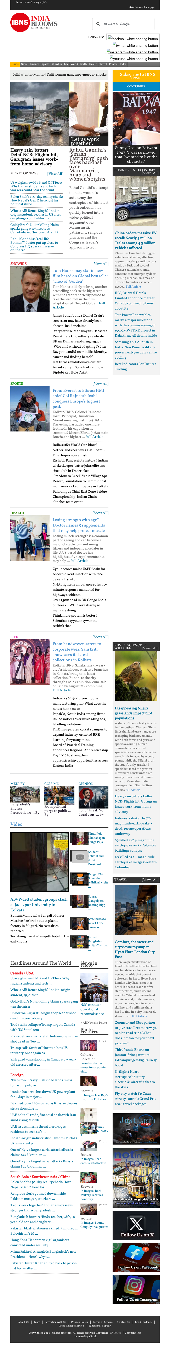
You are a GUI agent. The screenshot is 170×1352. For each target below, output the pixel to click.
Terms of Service (103, 1322)
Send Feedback (143, 1322)
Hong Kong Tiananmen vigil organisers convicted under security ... (39, 1243)
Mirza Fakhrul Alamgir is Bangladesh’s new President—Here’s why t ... (43, 1254)
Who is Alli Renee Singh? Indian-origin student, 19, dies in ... (40, 993)
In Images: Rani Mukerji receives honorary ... (91, 1195)
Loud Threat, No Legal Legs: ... (91, 812)
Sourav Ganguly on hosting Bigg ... (96, 903)
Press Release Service (71, 1326)
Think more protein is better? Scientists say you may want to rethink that (75, 620)
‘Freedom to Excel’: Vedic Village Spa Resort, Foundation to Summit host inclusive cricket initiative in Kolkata (80, 481)
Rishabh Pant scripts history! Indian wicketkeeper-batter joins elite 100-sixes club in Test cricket (80, 465)
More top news (24, 173)
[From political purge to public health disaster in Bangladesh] (59, 795)
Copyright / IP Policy (108, 1333)
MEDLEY (17, 784)
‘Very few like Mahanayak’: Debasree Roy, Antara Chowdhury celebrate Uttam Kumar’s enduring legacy (80, 336)
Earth (83, 64)
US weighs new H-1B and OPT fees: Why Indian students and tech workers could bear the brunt (36, 186)
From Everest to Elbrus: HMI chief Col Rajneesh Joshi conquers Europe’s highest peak (78, 399)
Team (37, 1322)
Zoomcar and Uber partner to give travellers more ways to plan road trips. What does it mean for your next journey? (136, 1033)
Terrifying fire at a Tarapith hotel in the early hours (39, 939)
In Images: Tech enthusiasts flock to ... (93, 1163)
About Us (23, 1322)
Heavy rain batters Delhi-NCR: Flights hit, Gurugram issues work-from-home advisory (34, 157)
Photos (113, 64)
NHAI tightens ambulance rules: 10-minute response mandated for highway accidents (80, 589)
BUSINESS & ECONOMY (134, 170)
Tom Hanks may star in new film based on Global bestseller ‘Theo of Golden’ (80, 276)
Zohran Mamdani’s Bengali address (37, 915)
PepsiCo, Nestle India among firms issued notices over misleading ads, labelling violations (79, 719)
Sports (45, 64)
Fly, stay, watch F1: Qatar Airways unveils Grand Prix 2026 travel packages (135, 1098)
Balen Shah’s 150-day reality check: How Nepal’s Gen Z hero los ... (40, 1185)
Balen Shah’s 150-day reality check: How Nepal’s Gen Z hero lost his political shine (36, 200)
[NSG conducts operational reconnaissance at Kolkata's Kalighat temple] (94, 987)
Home (15, 64)
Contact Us (123, 1322)
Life (66, 64)
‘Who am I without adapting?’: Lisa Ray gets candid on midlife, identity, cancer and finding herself (80, 351)
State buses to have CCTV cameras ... (97, 923)
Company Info (133, 1333)
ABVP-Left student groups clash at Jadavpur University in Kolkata (39, 905)
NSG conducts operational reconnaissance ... (93, 1009)
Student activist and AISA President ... (96, 858)
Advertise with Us (55, 1322)
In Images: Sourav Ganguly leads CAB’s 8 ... (94, 1131)
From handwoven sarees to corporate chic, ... (93, 1068)
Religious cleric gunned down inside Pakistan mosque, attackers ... (38, 1196)
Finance (34, 64)
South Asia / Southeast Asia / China (40, 1177)
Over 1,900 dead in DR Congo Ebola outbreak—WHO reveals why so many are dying (79, 605)
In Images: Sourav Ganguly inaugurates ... (94, 1227)
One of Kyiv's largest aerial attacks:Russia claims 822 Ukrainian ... (41, 1152)
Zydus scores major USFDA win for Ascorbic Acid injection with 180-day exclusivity (79, 574)
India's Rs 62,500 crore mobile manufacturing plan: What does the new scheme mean (79, 703)
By (37, 812)
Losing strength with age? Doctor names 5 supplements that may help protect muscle (79, 525)
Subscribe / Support (100, 1326)
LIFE (14, 637)
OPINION (86, 784)
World (74, 64)
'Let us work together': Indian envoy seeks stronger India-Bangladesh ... (41, 1208)
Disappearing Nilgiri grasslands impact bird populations (133, 713)
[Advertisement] (136, 507)
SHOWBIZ (18, 263)
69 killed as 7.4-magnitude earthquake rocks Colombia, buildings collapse (136, 845)
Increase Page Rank (85, 1337)
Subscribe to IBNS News (137, 76)
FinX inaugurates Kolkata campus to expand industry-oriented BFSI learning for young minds (80, 734)
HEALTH (17, 513)
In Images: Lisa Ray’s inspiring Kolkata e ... (94, 1099)
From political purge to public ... (57, 808)
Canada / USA (22, 973)
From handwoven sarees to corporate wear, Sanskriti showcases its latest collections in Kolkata (77, 652)
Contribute (136, 87)
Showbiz (56, 64)
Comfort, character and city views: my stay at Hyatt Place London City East (135, 950)
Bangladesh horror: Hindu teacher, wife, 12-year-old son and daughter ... (43, 1219)
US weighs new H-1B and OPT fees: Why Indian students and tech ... (39, 981)
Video (123, 64)
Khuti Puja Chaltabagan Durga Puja (96, 838)
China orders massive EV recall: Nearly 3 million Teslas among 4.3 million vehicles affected (135, 241)
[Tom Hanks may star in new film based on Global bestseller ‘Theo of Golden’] (30, 289)
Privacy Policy (79, 1322)
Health (93, 64)
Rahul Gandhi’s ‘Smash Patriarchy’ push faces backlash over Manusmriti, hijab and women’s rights (88, 165)
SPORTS (16, 383)
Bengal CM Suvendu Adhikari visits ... (98, 880)
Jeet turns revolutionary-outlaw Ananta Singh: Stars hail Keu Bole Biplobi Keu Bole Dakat (78, 367)
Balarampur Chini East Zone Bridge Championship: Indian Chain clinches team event (80, 496)
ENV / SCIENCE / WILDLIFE (130, 647)
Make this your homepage (141, 7)
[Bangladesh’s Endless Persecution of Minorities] (25, 794)
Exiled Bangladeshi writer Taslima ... (98, 943)
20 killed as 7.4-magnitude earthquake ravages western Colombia (136, 862)
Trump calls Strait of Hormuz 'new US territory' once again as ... (39, 1051)
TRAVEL (120, 879)
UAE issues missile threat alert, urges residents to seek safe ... (38, 1129)
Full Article (94, 437)
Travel (103, 64)
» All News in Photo (93, 1022)
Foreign (17, 1075)
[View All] (55, 174)
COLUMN (52, 784)
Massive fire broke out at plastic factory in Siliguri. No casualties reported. (34, 926)
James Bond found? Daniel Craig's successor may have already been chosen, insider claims (78, 320)
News (24, 64)
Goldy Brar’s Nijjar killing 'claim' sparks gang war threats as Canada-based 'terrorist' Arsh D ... (35, 229)
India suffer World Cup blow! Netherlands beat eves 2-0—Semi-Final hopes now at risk (79, 450)
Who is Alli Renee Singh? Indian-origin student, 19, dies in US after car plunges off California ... (35, 214)
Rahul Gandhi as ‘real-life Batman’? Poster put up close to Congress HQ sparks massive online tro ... (34, 245)
